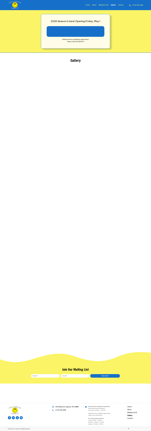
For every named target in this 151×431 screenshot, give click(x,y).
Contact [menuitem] (130, 418)
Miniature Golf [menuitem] (132, 412)
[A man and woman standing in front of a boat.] (106, 225)
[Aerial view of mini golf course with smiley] (72, 177)
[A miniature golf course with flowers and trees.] (37, 78)
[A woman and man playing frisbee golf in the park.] (106, 83)
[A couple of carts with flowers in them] (72, 128)
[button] (105, 376)
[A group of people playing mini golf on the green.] (37, 132)
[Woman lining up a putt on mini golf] (72, 214)
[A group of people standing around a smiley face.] (106, 273)
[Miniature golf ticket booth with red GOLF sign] (72, 323)
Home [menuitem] (129, 407)
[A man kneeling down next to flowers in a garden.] (106, 139)
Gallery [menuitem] (129, 415)
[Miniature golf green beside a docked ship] (37, 264)
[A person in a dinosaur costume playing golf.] (72, 89)
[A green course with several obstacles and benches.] (37, 220)
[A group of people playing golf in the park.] (106, 177)
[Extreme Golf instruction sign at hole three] (72, 274)
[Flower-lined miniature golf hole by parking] (37, 313)
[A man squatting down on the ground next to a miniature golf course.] (37, 183)
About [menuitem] (129, 409)
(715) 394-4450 (137, 5)
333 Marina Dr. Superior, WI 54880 (67, 407)
